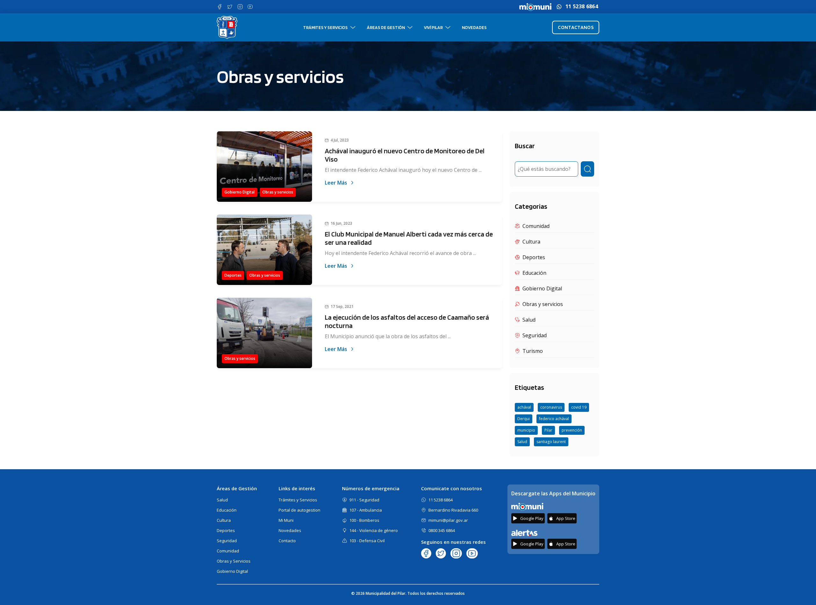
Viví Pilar (433, 27)
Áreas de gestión (386, 27)
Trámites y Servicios (325, 27)
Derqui (523, 418)
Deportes (226, 530)
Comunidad (228, 551)
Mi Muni (286, 520)
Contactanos (576, 27)
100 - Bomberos (364, 520)
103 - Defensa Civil (367, 540)
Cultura (224, 520)
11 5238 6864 (581, 6)
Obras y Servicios (234, 561)
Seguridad (227, 540)
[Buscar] (587, 169)
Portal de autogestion (299, 510)
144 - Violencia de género (373, 530)
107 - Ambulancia (365, 510)
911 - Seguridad (364, 500)
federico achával (554, 418)
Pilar (548, 430)
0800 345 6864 (441, 530)
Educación (227, 510)
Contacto (287, 540)
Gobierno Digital (232, 571)
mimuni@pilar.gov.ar (448, 520)
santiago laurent (551, 441)
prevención (572, 430)
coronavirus (551, 407)
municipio (526, 430)
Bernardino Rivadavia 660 (453, 510)
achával (524, 407)
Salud (522, 441)
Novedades (474, 27)
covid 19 (578, 407)
